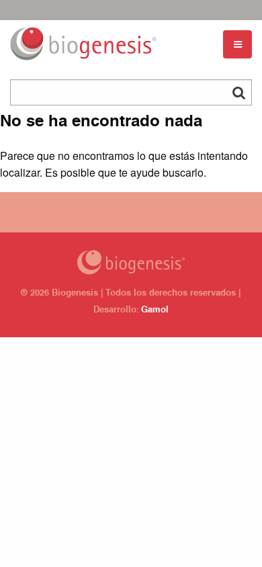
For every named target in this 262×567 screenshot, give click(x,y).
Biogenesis (131, 262)
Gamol (155, 310)
